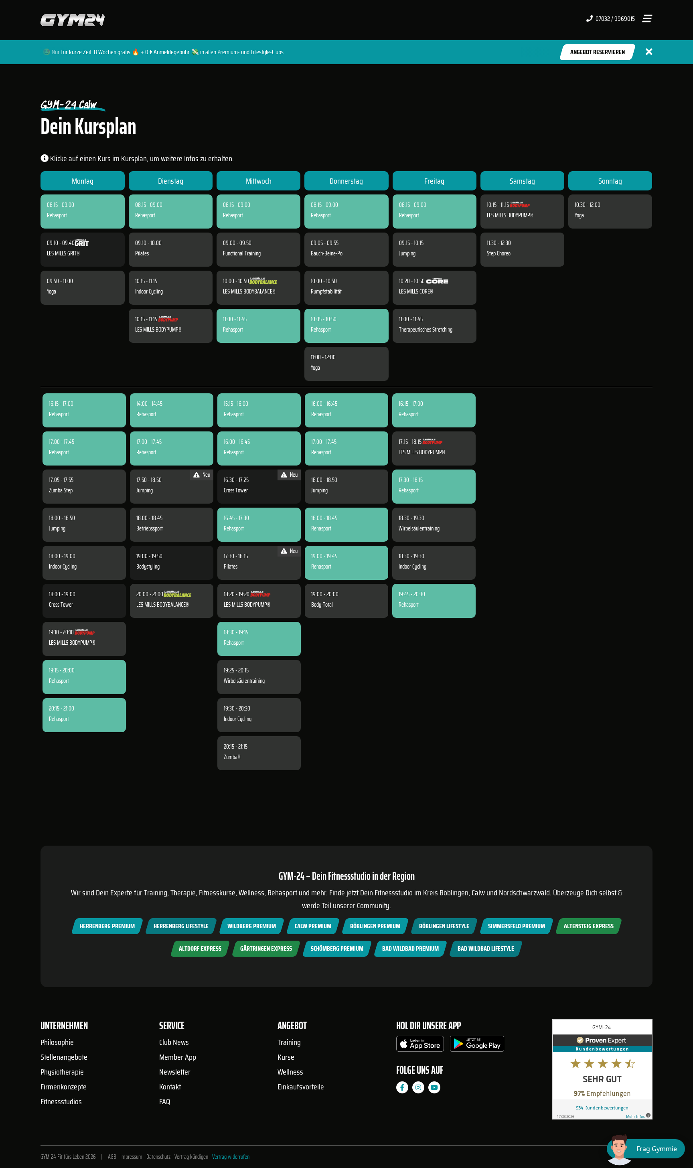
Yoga (51, 291)
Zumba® (232, 757)
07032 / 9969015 (614, 19)
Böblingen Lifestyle (444, 926)
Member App (177, 1057)
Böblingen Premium (375, 926)
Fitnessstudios (61, 1101)
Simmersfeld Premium (516, 926)
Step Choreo (499, 253)
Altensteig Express (589, 926)
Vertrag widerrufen (230, 1156)
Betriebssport (149, 528)
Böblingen (454, 892)
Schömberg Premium (337, 948)
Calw (478, 892)
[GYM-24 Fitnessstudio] (73, 19)
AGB (112, 1156)
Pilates (142, 253)
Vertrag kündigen (191, 1156)
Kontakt (170, 1086)
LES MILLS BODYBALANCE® (249, 291)
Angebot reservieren (597, 52)
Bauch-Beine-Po (326, 253)
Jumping (407, 253)
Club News (174, 1042)
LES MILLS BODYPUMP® (158, 329)
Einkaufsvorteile (301, 1086)
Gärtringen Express (266, 948)
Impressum (131, 1156)
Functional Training (242, 253)
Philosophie (57, 1042)
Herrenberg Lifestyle (181, 926)
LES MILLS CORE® (416, 291)
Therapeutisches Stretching (425, 329)
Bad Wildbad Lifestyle (486, 948)
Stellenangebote (64, 1057)
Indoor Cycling (149, 291)
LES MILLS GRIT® (63, 253)
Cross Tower (61, 604)
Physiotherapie (62, 1071)
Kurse (286, 1057)
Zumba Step (61, 490)
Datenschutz (158, 1156)
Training (289, 1042)
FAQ (164, 1101)
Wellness (290, 1071)
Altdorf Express (200, 948)
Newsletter (174, 1071)
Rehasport (57, 215)
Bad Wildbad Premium (410, 948)
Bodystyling (148, 566)
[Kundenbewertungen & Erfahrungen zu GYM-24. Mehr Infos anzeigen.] (602, 1072)
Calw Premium (313, 926)
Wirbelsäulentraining (244, 680)
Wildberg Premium (251, 926)
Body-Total (322, 604)
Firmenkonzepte (64, 1086)
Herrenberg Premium (107, 926)
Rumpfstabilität (326, 291)
